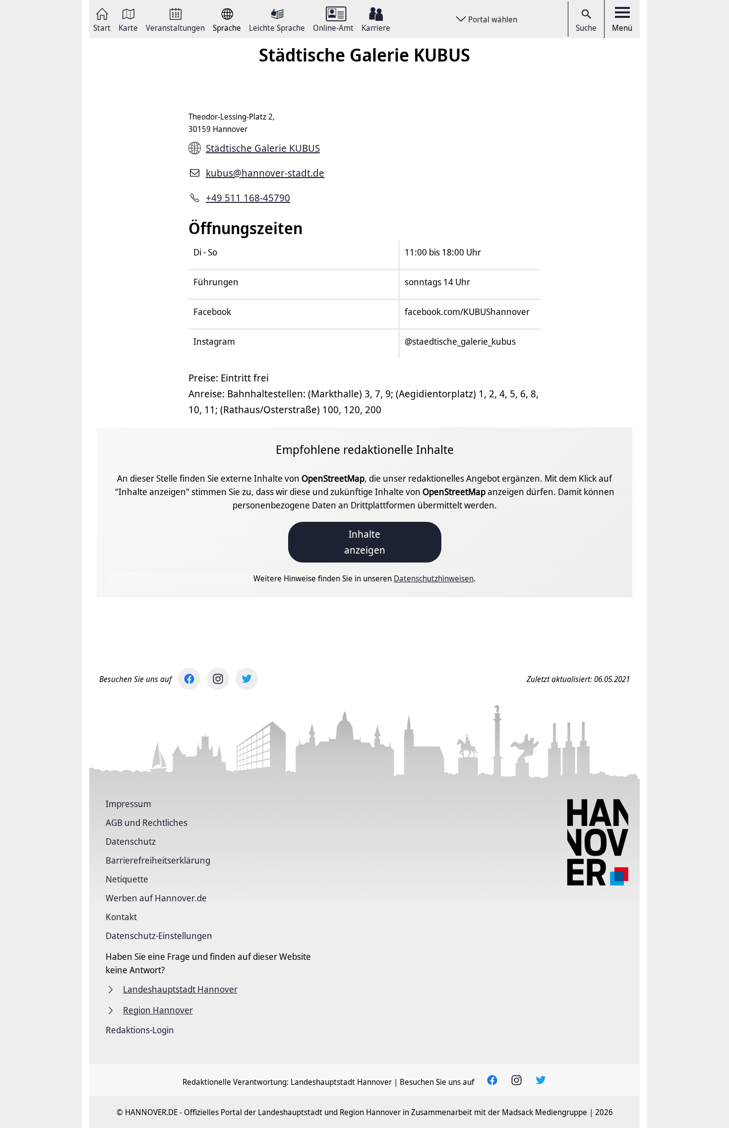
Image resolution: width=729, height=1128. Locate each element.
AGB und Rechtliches (146, 822)
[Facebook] (189, 679)
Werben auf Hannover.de (156, 897)
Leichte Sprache (277, 27)
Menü (622, 27)
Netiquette (127, 879)
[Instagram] (218, 679)
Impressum (128, 803)
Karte (128, 27)
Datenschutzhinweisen (434, 578)
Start (102, 27)
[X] (247, 679)
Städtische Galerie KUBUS (263, 148)
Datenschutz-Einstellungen (159, 935)
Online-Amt (333, 27)
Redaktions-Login (140, 1029)
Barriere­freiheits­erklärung (158, 860)
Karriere (376, 27)
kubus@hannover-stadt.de (265, 173)
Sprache (227, 27)
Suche (586, 27)
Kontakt (121, 916)
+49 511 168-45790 (248, 197)
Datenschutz (131, 841)
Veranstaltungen (175, 27)
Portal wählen (492, 19)
